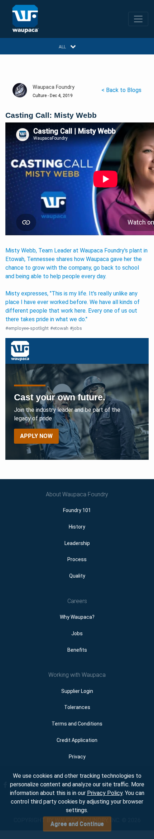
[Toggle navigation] (138, 19)
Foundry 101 (77, 510)
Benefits (77, 650)
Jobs (77, 633)
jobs (76, 328)
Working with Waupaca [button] (77, 674)
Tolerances (77, 707)
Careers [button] (77, 601)
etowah (59, 328)
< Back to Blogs (121, 90)
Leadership (77, 543)
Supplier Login (77, 691)
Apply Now (36, 436)
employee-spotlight (27, 328)
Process (77, 559)
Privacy (77, 757)
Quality (77, 576)
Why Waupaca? (77, 617)
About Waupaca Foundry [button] (77, 494)
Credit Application (77, 740)
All (62, 46)
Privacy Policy (104, 793)
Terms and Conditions (77, 724)
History (77, 527)
